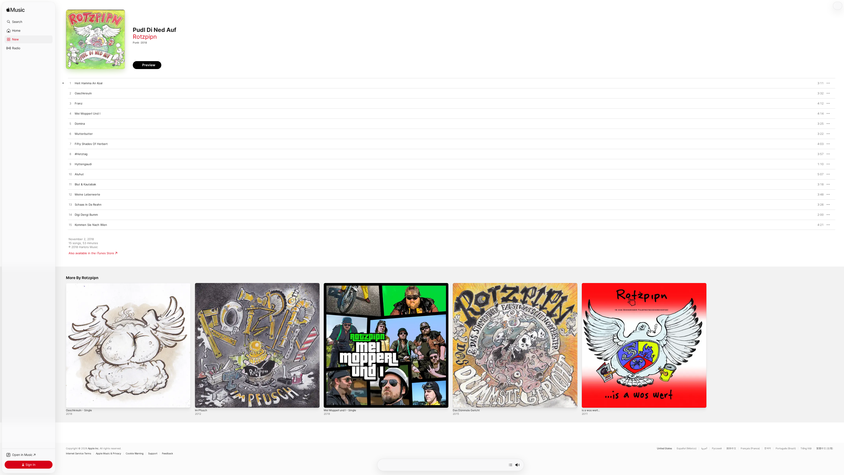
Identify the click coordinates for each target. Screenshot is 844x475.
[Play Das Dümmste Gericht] (458, 402)
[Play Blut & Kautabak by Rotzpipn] (70, 184)
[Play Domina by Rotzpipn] (70, 124)
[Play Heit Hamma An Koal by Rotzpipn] (70, 83)
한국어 (767, 448)
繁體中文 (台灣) (824, 448)
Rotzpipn (145, 36)
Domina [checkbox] (80, 123)
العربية (704, 448)
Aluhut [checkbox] (79, 174)
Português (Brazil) (786, 448)
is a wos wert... (592, 285)
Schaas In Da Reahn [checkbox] (88, 204)
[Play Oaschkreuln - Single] (71, 402)
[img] (15, 10)
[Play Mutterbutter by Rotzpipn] (70, 134)
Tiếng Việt (806, 448)
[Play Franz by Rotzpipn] (70, 104)
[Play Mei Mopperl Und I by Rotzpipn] (70, 114)
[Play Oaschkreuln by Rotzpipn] (70, 93)
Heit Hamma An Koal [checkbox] (88, 83)
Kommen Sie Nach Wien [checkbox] (91, 225)
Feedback (167, 453)
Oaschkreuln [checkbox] (83, 93)
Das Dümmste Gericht (468, 285)
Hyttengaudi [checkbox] (83, 164)
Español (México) (687, 448)
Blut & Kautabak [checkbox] (85, 184)
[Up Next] (510, 465)
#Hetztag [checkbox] (81, 154)
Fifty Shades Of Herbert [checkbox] (91, 144)
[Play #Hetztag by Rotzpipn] (70, 154)
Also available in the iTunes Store (91, 253)
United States (664, 448)
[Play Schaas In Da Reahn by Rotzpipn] (70, 205)
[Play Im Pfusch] (200, 402)
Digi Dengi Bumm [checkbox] (86, 214)
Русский (717, 448)
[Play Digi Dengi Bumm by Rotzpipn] (70, 215)
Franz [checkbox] (78, 103)
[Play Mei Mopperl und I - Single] (329, 402)
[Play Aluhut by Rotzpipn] (70, 174)
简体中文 (731, 448)
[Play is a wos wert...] (587, 402)
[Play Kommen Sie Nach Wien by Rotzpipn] (70, 225)
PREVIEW (819, 83)
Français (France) (750, 448)
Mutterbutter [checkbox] (84, 133)
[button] (28, 22)
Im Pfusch (201, 285)
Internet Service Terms (78, 453)
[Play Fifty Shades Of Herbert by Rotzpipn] (70, 144)
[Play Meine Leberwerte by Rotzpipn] (70, 195)
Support (152, 453)
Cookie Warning (135, 453)
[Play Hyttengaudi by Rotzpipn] (70, 164)
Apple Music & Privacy (108, 453)
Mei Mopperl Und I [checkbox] (87, 113)
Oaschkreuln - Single (80, 285)
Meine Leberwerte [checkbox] (87, 194)
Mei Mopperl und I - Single (342, 285)
